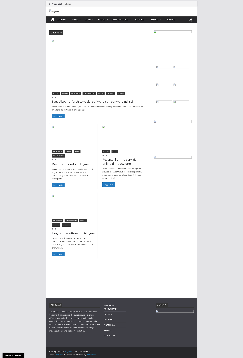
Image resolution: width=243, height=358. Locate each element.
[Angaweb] (52, 20)
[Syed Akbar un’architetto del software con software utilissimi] (98, 66)
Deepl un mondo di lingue (70, 164)
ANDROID (61, 20)
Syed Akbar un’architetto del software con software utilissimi (94, 101)
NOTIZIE (88, 20)
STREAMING (170, 20)
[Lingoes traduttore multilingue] (73, 207)
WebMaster (66, 225)
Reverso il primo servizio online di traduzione (119, 161)
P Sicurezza (110, 93)
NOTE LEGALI (109, 325)
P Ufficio (83, 220)
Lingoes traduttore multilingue (73, 233)
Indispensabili (75, 93)
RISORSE (154, 20)
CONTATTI (108, 319)
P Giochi (101, 93)
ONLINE (101, 20)
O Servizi (68, 151)
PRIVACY (107, 330)
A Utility (56, 93)
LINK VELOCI (109, 335)
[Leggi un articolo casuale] (191, 20)
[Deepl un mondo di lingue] (73, 138)
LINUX (75, 20)
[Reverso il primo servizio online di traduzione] (123, 138)
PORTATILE (139, 20)
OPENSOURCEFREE (120, 20)
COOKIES (108, 314)
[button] (67, 20)
